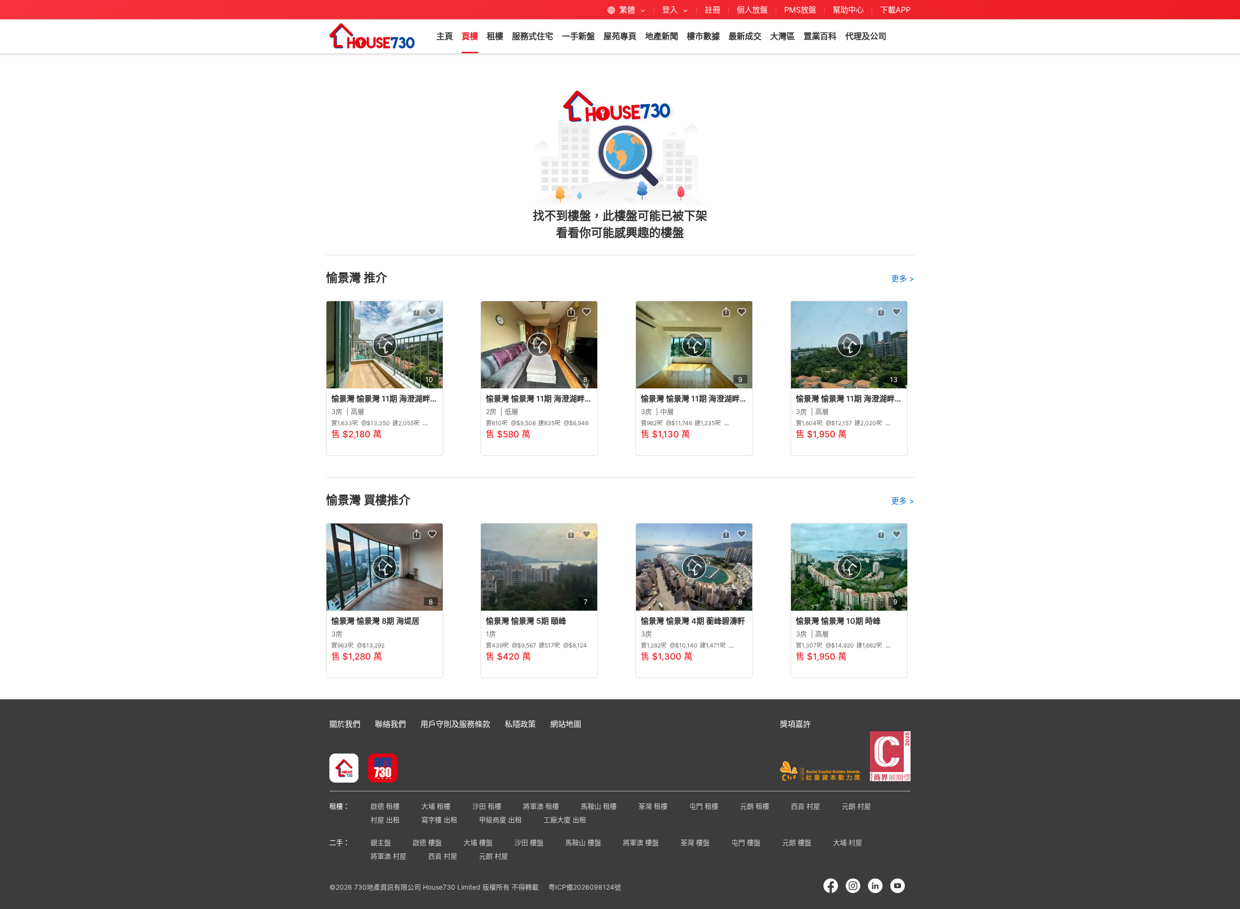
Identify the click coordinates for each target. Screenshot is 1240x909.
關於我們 (344, 724)
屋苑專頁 (620, 36)
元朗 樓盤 (796, 842)
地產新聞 (661, 36)
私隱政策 (520, 724)
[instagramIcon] (853, 885)
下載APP (895, 10)
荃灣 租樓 (652, 806)
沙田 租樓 (486, 806)
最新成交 (744, 36)
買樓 (470, 36)
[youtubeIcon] (897, 885)
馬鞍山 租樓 (599, 806)
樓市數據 (703, 36)
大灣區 (782, 36)
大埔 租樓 (435, 806)
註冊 (712, 10)
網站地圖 (565, 724)
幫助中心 (849, 10)
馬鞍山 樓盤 (583, 842)
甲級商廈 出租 (500, 820)
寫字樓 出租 (439, 820)
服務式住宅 (532, 36)
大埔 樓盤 (478, 842)
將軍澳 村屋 (388, 856)
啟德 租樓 (385, 806)
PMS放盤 (800, 10)
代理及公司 (865, 36)
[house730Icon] (343, 769)
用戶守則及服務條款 (455, 724)
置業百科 (820, 36)
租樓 (495, 36)
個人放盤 (752, 10)
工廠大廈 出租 (564, 820)
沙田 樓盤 (528, 842)
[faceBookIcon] (830, 885)
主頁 (444, 36)
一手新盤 (578, 36)
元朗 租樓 (754, 806)
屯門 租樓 (703, 806)
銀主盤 (381, 842)
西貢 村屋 (805, 806)
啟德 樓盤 (427, 842)
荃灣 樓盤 (695, 842)
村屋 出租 (385, 820)
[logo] (372, 35)
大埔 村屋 (847, 842)
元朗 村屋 (856, 806)
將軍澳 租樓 (541, 806)
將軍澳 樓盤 (641, 842)
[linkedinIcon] (875, 885)
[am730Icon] (379, 769)
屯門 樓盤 (745, 842)
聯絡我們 (390, 724)
